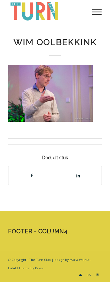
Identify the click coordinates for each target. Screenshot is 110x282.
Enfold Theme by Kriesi (25, 268)
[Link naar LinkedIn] (89, 275)
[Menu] (94, 11)
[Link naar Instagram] (97, 275)
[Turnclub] (45, 11)
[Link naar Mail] (80, 275)
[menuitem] (94, 11)
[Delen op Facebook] (31, 175)
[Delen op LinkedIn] (78, 175)
